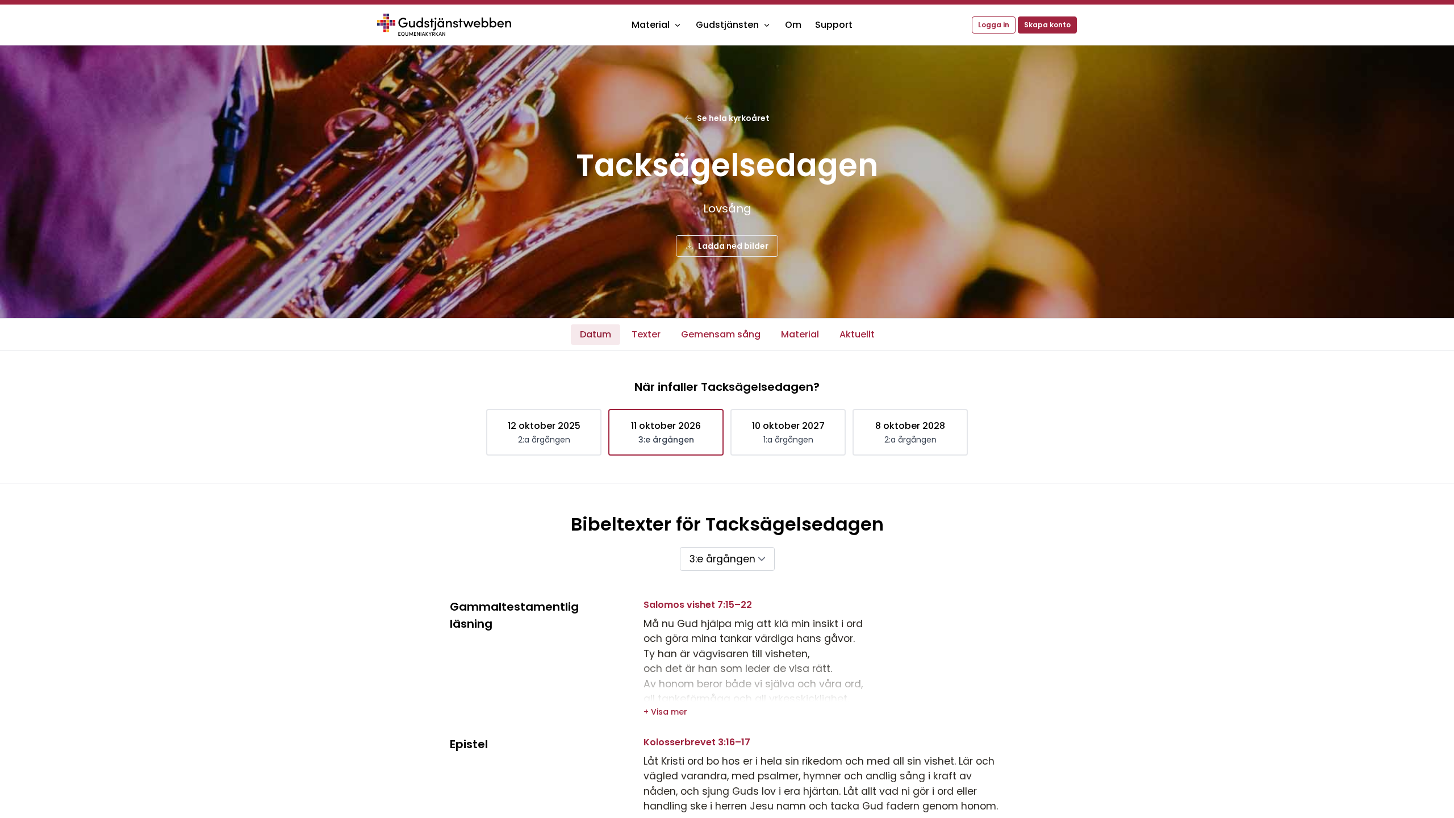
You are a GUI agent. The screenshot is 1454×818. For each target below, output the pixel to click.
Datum (595, 334)
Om (793, 24)
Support (834, 24)
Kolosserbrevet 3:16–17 (697, 742)
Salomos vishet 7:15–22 (698, 604)
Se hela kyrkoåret (733, 118)
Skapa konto (1047, 25)
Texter (646, 334)
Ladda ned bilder (733, 246)
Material (651, 24)
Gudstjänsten (727, 24)
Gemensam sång (721, 334)
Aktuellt (857, 334)
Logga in (993, 25)
